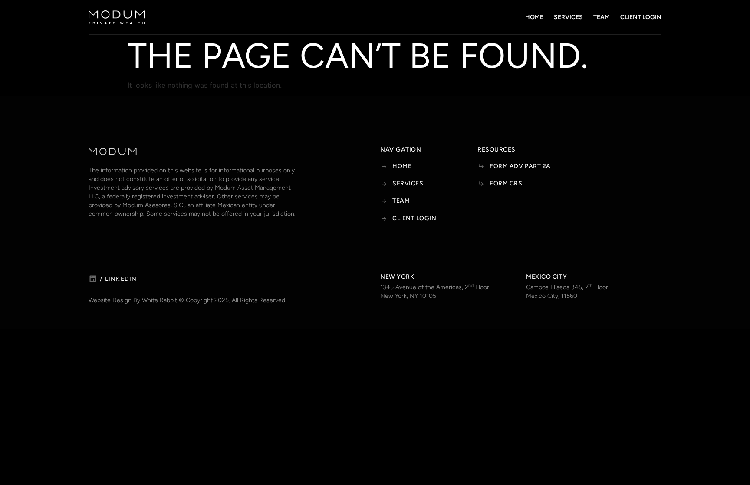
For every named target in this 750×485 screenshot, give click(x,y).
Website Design (110, 300)
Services (568, 17)
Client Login (640, 17)
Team (601, 17)
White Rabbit (159, 300)
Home (534, 17)
